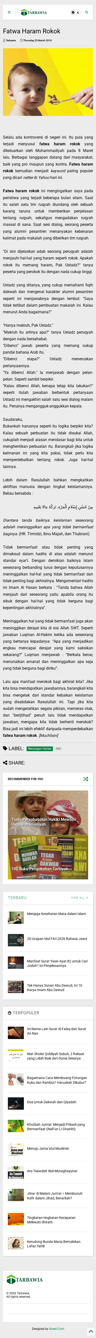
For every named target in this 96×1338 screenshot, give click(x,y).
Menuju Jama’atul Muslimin (48, 1148)
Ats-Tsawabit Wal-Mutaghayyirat (52, 1171)
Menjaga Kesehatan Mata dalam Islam (56, 914)
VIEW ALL (78, 897)
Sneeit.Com (56, 1329)
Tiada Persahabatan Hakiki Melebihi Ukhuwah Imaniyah (44, 822)
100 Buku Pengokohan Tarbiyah (40, 869)
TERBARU (17, 897)
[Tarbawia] (34, 14)
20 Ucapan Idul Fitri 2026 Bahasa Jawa (57, 939)
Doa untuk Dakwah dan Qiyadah (51, 1102)
